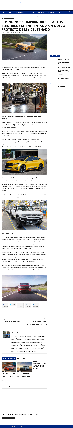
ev (5, 16)
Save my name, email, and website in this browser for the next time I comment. (21, 414)
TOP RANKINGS (50, 12)
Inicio (3, 16)
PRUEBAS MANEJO (20, 12)
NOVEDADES (31, 12)
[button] (69, 12)
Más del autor (21, 358)
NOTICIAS (10, 12)
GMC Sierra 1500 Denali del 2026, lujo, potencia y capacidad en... (64, 85)
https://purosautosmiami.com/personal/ (18, 334)
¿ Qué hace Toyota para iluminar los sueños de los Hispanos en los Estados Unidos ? (12, 321)
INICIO (4, 12)
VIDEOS (59, 12)
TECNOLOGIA (40, 12)
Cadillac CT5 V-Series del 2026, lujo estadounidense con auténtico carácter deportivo (64, 70)
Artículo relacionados (9, 358)
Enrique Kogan (6, 32)
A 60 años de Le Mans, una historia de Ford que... (64, 77)
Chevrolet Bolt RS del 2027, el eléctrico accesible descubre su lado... (64, 61)
